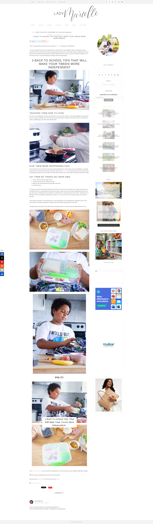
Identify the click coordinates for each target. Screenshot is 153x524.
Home (33, 32)
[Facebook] (2, 254)
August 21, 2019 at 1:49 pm (42, 502)
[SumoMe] (2, 274)
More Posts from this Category (109, 225)
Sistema (58, 46)
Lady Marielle (76, 14)
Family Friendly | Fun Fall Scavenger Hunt (108, 191)
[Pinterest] (2, 262)
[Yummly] (2, 266)
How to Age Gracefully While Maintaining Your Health (109, 168)
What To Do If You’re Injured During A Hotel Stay (109, 125)
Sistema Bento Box (37, 471)
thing (57, 479)
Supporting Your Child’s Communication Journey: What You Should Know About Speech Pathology (108, 114)
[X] (2, 258)
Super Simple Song (108, 262)
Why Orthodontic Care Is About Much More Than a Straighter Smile (108, 136)
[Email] (2, 270)
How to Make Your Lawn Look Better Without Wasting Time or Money (108, 157)
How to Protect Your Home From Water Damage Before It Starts (109, 147)
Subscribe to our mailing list (108, 94)
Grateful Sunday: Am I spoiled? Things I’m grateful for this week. (108, 212)
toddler (65, 170)
